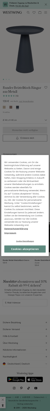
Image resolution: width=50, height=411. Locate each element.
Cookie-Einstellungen (25, 241)
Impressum (10, 232)
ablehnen (8, 218)
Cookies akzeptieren (25, 249)
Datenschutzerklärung (16, 228)
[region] (25, 205)
